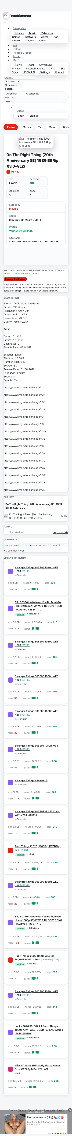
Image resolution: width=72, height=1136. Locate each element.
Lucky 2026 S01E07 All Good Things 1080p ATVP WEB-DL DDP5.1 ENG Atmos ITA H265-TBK (39, 1030)
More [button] (16, 59)
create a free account (26, 545)
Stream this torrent (15, 279)
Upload (17, 49)
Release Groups (22, 52)
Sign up (33, 115)
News (18, 64)
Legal (30, 64)
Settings (44, 72)
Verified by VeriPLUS (21, 230)
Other (42, 40)
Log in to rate (60, 532)
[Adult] (10, 1069)
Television (46, 33)
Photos (29, 40)
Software (30, 36)
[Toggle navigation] (4, 21)
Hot (15, 45)
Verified (20, 614)
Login (20, 115)
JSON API (28, 72)
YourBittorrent (20, 15)
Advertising (45, 64)
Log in (7, 545)
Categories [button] (19, 28)
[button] (15, 107)
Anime (44, 36)
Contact (59, 72)
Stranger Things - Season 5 (31, 780)
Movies (19, 33)
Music (32, 33)
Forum (16, 56)
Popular (11, 127)
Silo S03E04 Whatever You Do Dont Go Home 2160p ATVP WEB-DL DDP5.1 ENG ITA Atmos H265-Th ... (38, 606)
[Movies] (10, 850)
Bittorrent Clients (34, 68)
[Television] (10, 571)
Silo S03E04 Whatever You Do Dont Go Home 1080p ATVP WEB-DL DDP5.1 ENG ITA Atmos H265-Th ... (38, 920)
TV (39, 127)
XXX (55, 36)
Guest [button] (19, 110)
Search (9, 89)
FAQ (52, 68)
